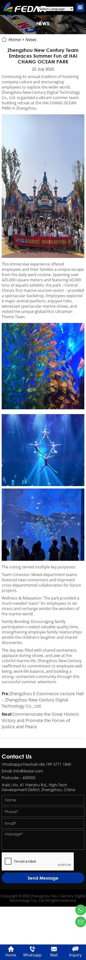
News (30, 39)
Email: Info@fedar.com (22, 771)
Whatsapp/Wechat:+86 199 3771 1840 (36, 764)
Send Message (43, 878)
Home (14, 39)
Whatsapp (32, 955)
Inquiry (75, 955)
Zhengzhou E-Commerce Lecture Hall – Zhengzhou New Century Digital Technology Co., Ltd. (43, 700)
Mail (54, 955)
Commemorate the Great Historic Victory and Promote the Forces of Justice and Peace (40, 720)
